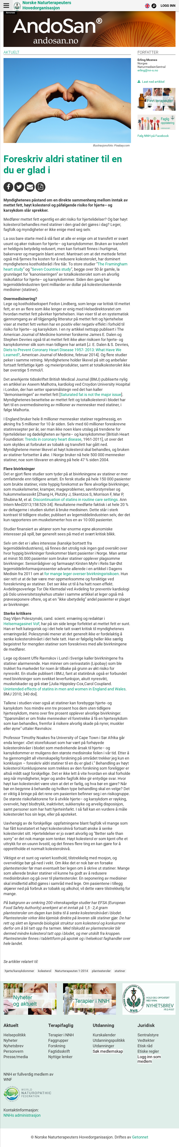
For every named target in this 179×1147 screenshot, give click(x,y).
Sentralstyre (148, 1035)
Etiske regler (148, 1051)
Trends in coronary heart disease (53, 439)
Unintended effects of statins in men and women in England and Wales (64, 689)
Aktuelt (11, 52)
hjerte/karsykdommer (19, 971)
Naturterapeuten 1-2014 (71, 971)
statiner (120, 971)
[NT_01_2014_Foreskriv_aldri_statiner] (40, 187)
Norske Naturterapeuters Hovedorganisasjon (46, 5)
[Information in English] (147, 7)
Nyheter (10, 1040)
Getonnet (140, 1137)
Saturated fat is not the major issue (90, 394)
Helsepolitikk (14, 1035)
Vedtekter (146, 1040)
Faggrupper (58, 1040)
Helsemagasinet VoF (21, 623)
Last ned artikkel (153, 81)
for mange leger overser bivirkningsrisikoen (81, 573)
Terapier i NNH (61, 1035)
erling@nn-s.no (148, 70)
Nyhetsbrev (13, 1046)
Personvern (13, 1051)
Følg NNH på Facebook (153, 136)
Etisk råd (145, 1046)
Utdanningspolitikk (109, 1040)
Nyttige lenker (60, 1056)
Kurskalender (104, 1035)
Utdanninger (103, 1046)
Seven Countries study (51, 269)
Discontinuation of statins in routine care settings (75, 499)
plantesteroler (101, 971)
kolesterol (44, 971)
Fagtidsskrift (59, 1051)
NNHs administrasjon (22, 1115)
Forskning (56, 1046)
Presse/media (15, 1056)
